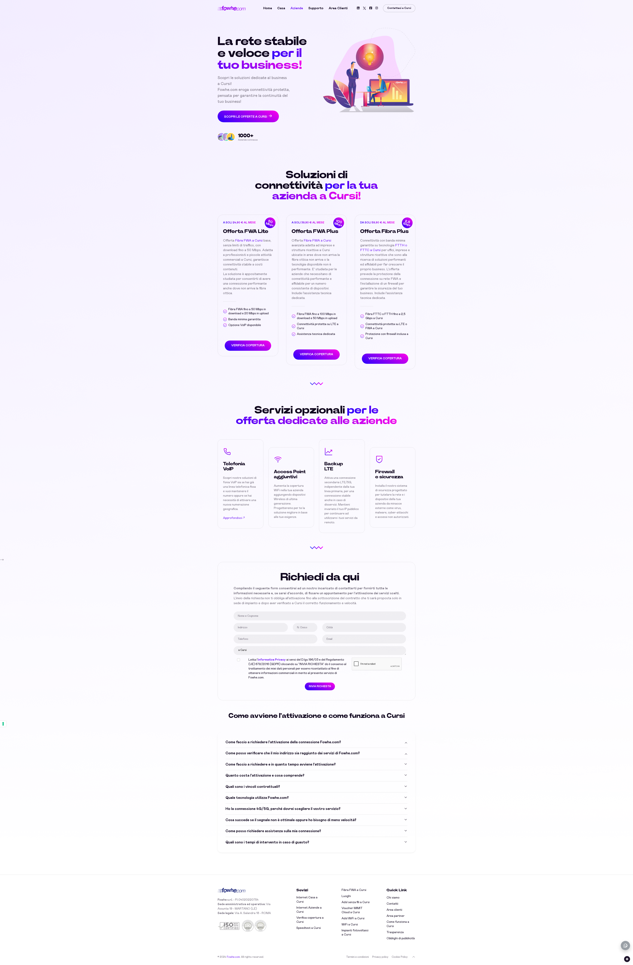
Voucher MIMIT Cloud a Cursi (352, 910)
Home (267, 8)
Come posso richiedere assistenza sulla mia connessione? (273, 831)
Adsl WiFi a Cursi (353, 918)
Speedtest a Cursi (308, 928)
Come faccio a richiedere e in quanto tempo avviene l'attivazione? (281, 764)
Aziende (296, 8)
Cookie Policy (400, 957)
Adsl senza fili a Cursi (356, 902)
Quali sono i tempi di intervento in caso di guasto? (267, 842)
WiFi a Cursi (350, 924)
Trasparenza (395, 932)
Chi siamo (393, 897)
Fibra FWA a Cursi (249, 240)
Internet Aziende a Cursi (309, 909)
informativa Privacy (272, 659)
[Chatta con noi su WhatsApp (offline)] (625, 945)
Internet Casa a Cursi (306, 899)
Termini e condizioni (357, 957)
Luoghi (346, 896)
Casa (281, 8)
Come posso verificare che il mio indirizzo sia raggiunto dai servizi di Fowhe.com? (293, 753)
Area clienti (338, 8)
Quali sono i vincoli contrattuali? (253, 787)
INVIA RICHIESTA (320, 686)
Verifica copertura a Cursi (310, 919)
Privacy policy (380, 957)
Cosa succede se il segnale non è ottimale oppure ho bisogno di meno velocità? (291, 820)
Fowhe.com (233, 957)
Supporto (315, 8)
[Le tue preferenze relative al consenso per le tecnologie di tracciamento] (3, 724)
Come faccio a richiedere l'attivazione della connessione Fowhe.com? (283, 742)
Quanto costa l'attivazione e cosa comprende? (265, 775)
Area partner (396, 916)
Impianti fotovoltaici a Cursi (355, 932)
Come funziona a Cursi (398, 924)
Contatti (392, 903)
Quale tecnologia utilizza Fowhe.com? (257, 798)
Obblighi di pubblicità (401, 938)
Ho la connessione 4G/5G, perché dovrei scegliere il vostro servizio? (283, 809)
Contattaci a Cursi (399, 8)
